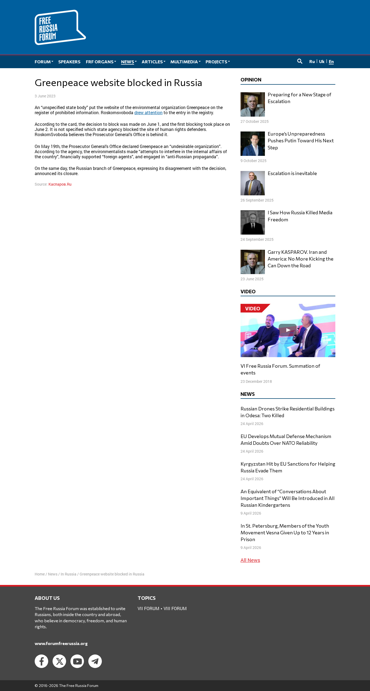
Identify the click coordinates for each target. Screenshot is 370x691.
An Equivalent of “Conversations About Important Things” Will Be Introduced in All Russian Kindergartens (288, 498)
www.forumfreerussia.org (61, 643)
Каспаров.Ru (60, 184)
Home (40, 574)
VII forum (148, 608)
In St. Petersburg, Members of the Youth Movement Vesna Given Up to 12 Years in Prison (285, 532)
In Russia (68, 574)
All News (250, 560)
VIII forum (175, 608)
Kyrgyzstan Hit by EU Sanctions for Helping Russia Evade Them (288, 467)
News (52, 574)
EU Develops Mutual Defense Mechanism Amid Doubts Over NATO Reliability (286, 439)
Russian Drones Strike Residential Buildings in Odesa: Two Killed (288, 412)
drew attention (148, 112)
